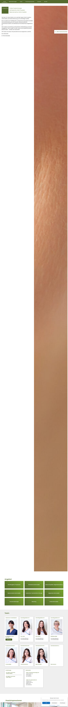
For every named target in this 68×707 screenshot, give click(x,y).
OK (46, 702)
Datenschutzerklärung (52, 705)
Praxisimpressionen (30, 1)
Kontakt (39, 1)
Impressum (58, 705)
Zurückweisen (54, 702)
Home (4, 1)
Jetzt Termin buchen (61, 31)
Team (21, 1)
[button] (61, 32)
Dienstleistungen (13, 1)
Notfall (45, 1)
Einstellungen (62, 702)
